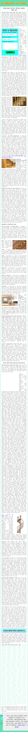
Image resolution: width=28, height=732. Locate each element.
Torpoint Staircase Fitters (19, 658)
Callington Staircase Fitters (19, 649)
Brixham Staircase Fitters (17, 690)
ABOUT (13, 5)
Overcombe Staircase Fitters (9, 692)
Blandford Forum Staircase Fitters (9, 704)
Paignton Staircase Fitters (19, 652)
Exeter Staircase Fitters (20, 699)
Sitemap (2, 715)
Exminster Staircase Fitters (14, 651)
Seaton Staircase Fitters (20, 691)
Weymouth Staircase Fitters (13, 683)
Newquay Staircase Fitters (12, 674)
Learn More (21, 725)
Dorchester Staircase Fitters (14, 670)
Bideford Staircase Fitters (8, 687)
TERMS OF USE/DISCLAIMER (22, 5)
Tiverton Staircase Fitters (12, 660)
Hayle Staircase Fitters (20, 668)
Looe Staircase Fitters (7, 703)
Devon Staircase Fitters (18, 696)
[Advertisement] (10, 381)
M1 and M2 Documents (6, 156)
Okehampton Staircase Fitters (9, 659)
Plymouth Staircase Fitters (14, 679)
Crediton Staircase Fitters (19, 703)
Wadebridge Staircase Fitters (9, 650)
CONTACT (16, 5)
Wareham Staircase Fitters (19, 661)
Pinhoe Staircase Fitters (8, 682)
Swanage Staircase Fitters (19, 686)
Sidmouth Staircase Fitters (19, 667)
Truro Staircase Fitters (20, 677)
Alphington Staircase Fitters (19, 684)
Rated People (5, 515)
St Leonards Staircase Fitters (18, 702)
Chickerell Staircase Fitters (12, 695)
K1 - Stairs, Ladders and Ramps (16, 155)
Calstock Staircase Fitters (8, 677)
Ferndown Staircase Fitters (9, 647)
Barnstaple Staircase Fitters (9, 669)
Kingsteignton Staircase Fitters (13, 701)
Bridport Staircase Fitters (13, 657)
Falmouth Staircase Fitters (8, 668)
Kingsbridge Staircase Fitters (14, 648)
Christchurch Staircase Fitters (14, 693)
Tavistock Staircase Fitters (8, 700)
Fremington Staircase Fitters (19, 676)
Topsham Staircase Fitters (8, 699)
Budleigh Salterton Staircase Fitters (11, 685)
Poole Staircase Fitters (8, 673)
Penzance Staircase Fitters (14, 675)
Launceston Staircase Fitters (9, 678)
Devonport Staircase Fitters (13, 666)
